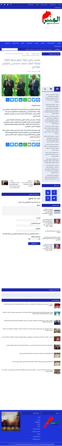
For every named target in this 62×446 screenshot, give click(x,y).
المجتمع (43, 43)
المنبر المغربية (35, 71)
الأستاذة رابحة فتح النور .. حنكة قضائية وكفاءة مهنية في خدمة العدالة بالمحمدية (51, 177)
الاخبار (28, 71)
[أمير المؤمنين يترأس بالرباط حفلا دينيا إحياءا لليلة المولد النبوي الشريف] (57, 355)
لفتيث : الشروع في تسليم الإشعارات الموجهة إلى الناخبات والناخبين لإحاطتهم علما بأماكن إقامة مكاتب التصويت (51, 98)
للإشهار (37, 4)
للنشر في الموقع (44, 4)
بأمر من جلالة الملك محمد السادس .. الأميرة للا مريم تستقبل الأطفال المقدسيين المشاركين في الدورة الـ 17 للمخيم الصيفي (51, 169)
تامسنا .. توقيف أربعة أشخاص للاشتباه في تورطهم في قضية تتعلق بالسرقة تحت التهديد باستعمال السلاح (51, 139)
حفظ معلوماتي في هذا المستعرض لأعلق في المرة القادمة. (21, 233)
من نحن (38, 420)
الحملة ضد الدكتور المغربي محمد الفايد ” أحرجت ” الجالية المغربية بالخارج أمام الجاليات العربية (47, 247)
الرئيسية (59, 43)
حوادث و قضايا (16, 43)
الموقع (38, 228)
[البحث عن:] (10, 49)
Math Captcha (35, 237)
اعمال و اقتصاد (57, 46)
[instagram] (1, 4)
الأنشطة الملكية (51, 43)
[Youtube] (7, 4)
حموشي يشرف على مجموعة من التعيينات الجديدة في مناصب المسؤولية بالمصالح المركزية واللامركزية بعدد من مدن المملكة (51, 120)
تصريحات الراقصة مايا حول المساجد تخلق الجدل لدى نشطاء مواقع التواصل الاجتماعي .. (51, 238)
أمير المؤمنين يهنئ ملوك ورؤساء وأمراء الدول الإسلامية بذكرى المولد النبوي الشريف (51, 161)
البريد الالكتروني (35, 223)
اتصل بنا (38, 426)
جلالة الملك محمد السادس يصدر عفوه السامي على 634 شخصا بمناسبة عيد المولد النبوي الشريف (51, 147)
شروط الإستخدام (53, 4)
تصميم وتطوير (27, 444)
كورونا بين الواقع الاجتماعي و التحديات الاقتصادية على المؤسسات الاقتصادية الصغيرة (47, 212)
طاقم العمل (37, 422)
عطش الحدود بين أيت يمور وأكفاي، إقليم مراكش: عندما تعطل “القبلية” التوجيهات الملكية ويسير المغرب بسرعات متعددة (51, 130)
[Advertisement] (20, 26)
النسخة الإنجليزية (58, 7)
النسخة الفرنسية (31, 4)
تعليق (38, 205)
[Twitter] (4, 4)
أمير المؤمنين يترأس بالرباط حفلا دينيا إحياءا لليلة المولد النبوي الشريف (51, 154)
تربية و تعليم (29, 43)
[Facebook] (10, 4)
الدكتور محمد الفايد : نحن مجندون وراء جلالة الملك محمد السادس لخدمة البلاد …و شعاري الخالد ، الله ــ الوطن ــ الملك (47, 222)
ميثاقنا (38, 424)
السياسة (37, 43)
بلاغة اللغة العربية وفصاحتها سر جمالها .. (52, 231)
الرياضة (22, 43)
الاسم (38, 218)
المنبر (60, 4)
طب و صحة (7, 43)
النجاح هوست (18, 444)
